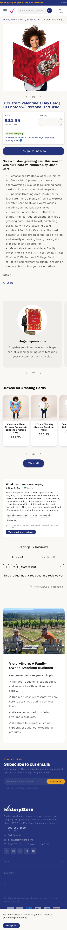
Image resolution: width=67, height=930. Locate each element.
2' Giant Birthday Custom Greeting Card (44, 427)
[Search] (49, 10)
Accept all (11, 925)
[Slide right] (40, 97)
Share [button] (10, 282)
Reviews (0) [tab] (18, 557)
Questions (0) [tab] (49, 557)
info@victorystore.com (20, 839)
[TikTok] (20, 851)
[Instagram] (13, 851)
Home (6, 19)
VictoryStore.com (20, 898)
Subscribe (55, 781)
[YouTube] (33, 851)
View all (33, 463)
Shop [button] (7, 861)
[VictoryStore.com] (13, 11)
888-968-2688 (17, 828)
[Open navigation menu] (5, 10)
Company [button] (9, 873)
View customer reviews (20, 532)
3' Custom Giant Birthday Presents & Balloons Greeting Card (15, 428)
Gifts (41, 19)
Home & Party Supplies (23, 19)
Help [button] (6, 885)
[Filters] (14, 567)
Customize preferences (15, 917)
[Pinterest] (26, 851)
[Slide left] (26, 97)
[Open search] (6, 567)
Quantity (42, 115)
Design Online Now (33, 151)
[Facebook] (6, 851)
